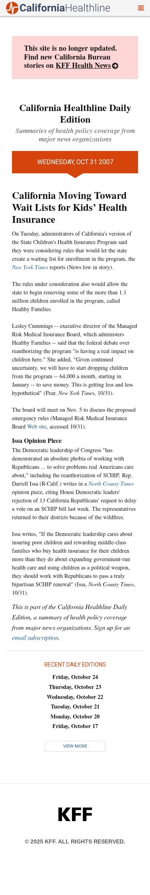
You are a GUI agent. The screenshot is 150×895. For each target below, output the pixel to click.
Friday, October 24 (75, 677)
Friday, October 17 (75, 726)
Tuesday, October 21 (75, 706)
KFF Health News (83, 65)
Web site (36, 426)
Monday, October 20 (75, 716)
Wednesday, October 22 (75, 697)
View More (75, 746)
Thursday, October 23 (75, 687)
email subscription (35, 637)
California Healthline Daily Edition (75, 113)
